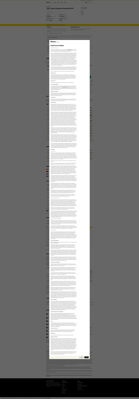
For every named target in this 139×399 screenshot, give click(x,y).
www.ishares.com (69, 49)
